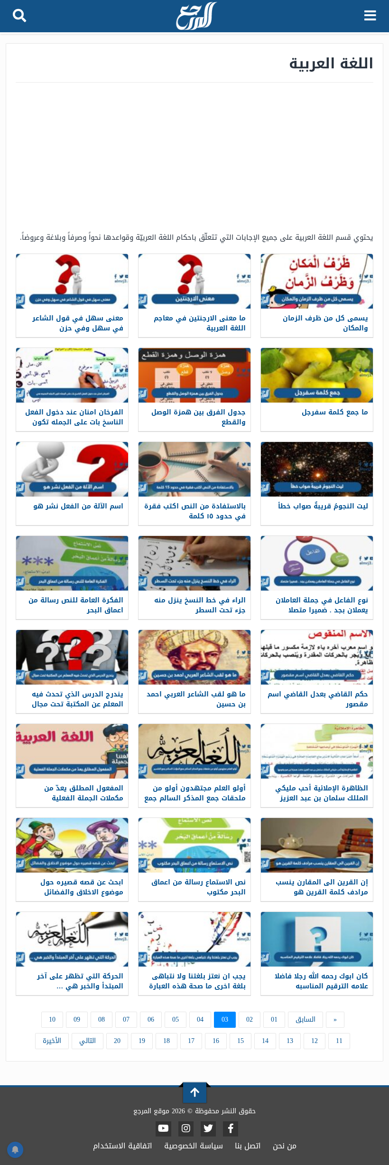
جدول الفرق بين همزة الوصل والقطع (198, 417)
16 (216, 1040)
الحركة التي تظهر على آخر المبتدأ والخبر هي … (80, 981)
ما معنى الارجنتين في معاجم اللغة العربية (200, 323)
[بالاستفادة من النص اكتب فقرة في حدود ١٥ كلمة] (194, 469)
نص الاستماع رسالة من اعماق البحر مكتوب (198, 887)
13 (290, 1040)
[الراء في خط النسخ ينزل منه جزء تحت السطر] (194, 563)
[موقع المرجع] (195, 16)
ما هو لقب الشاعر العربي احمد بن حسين (196, 699)
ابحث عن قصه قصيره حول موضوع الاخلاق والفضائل (81, 887)
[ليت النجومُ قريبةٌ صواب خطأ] (317, 469)
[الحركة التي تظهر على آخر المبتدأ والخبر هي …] (72, 939)
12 (314, 1040)
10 (52, 1019)
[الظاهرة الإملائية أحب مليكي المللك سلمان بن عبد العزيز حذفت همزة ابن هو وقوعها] (317, 751)
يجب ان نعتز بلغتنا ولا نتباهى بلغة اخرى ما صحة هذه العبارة (197, 981)
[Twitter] (208, 1129)
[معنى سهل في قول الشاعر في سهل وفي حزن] (72, 281)
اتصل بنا (248, 1145)
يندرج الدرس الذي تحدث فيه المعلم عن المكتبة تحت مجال (77, 699)
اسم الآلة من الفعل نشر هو (78, 506)
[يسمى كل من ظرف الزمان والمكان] (317, 281)
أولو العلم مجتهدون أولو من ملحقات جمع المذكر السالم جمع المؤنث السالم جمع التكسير (195, 798)
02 (249, 1019)
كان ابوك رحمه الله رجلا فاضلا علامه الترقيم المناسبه (321, 981)
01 (274, 1019)
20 (117, 1040)
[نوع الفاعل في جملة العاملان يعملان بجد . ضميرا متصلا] (317, 563)
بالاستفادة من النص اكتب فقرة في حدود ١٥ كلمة (195, 511)
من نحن (284, 1145)
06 (151, 1019)
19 (142, 1040)
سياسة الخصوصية (193, 1145)
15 (240, 1040)
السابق (305, 1019)
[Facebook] (230, 1129)
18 (166, 1040)
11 (339, 1040)
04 (200, 1019)
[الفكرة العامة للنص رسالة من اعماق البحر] (72, 563)
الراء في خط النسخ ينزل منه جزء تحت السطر (200, 605)
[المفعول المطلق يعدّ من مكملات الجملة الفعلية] (72, 751)
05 (175, 1019)
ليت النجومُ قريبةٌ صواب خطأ (323, 506)
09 (77, 1019)
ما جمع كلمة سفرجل (335, 412)
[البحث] (19, 16)
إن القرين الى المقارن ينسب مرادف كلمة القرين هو (322, 887)
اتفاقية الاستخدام (122, 1145)
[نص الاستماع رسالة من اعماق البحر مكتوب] (194, 845)
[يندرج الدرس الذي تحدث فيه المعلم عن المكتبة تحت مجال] (72, 657)
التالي (87, 1040)
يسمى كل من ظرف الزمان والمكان (325, 323)
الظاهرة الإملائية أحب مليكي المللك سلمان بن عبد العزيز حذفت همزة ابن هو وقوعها (321, 798)
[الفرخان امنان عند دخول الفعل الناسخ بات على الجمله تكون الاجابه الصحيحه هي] (72, 375)
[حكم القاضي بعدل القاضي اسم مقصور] (317, 657)
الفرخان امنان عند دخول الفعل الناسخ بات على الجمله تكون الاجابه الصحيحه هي (74, 422)
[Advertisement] (194, 156)
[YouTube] (163, 1129)
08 (101, 1019)
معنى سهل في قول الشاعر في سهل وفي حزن (77, 323)
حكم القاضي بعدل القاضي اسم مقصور (318, 699)
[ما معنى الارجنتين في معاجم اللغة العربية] (194, 281)
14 (265, 1040)
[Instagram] (186, 1129)
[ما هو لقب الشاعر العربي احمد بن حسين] (194, 657)
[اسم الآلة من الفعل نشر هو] (72, 469)
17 (191, 1040)
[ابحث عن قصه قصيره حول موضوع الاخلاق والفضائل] (72, 845)
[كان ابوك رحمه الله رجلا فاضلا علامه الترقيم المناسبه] (317, 939)
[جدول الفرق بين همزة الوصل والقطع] (194, 375)
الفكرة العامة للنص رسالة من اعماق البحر (75, 605)
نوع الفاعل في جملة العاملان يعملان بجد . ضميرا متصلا (322, 605)
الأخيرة (52, 1040)
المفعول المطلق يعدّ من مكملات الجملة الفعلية (83, 793)
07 (126, 1019)
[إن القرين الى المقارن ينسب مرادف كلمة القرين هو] (317, 845)
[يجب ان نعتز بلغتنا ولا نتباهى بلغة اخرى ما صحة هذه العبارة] (194, 939)
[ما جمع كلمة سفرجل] (317, 375)
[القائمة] (370, 16)
